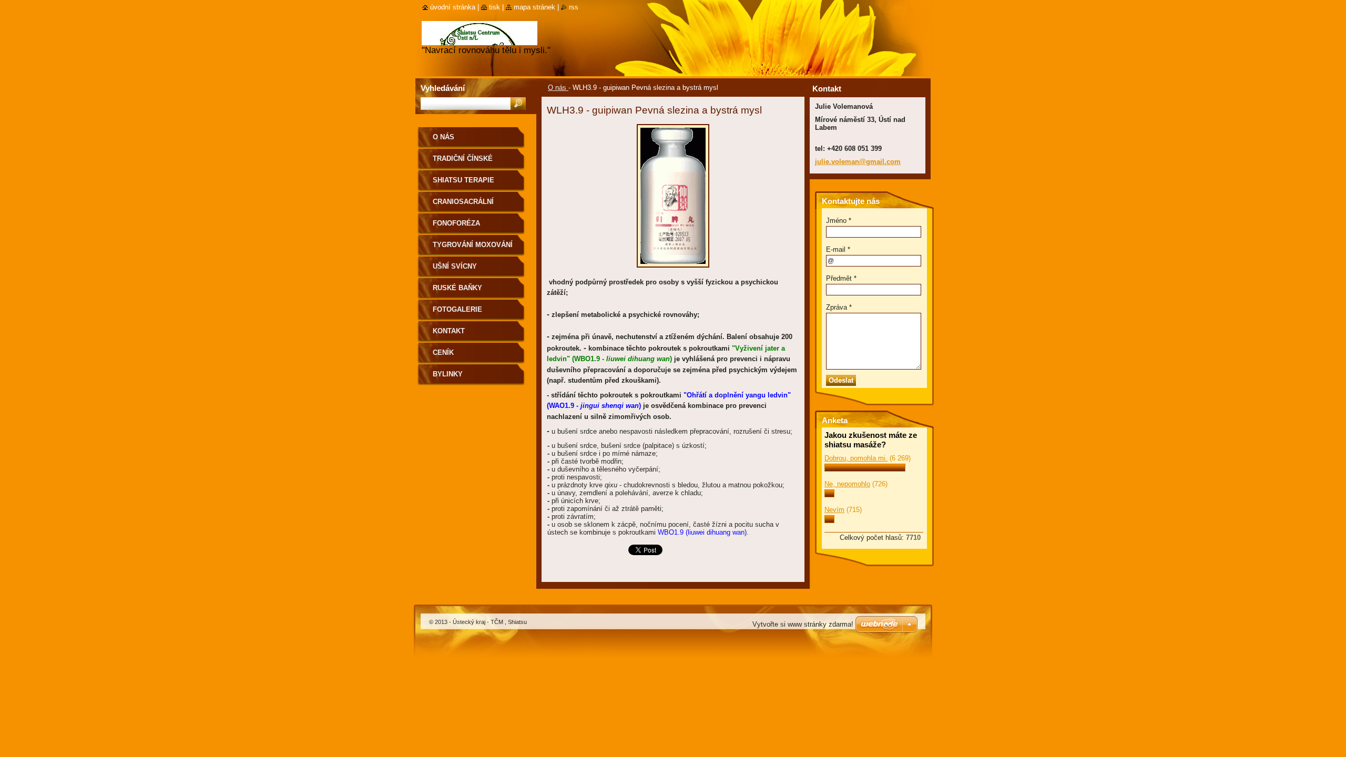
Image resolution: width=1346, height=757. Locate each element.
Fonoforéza (456, 223)
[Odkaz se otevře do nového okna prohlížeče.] (673, 270)
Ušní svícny (455, 266)
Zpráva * (839, 307)
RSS (573, 7)
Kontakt (449, 331)
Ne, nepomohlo (847, 484)
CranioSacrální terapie (463, 205)
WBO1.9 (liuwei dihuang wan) (702, 532)
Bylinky (448, 374)
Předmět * (841, 278)
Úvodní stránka (452, 7)
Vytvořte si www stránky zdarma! (802, 624)
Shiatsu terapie (463, 180)
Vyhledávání (443, 88)
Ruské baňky (457, 288)
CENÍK (443, 352)
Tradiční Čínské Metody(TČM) (463, 162)
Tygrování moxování (473, 245)
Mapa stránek (534, 7)
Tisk (494, 7)
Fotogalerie (457, 309)
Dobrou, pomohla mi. (856, 458)
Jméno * (838, 220)
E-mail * (838, 249)
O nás (558, 87)
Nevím (834, 510)
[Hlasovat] (864, 469)
